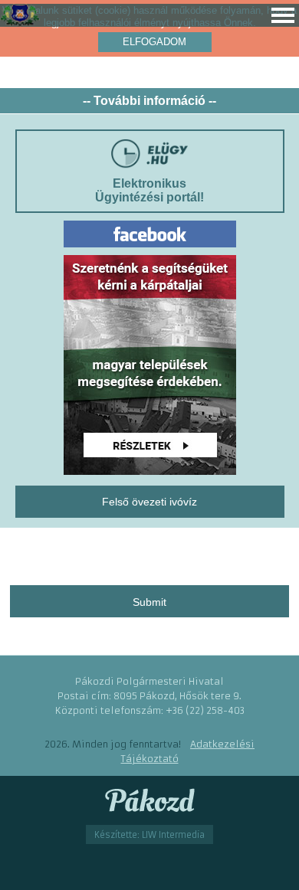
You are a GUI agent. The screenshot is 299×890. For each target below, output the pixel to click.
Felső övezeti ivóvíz (149, 502)
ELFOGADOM (154, 41)
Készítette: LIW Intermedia (149, 834)
